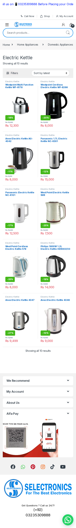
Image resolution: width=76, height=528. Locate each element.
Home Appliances (27, 44)
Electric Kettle (12, 81)
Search (68, 33)
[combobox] (33, 33)
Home (6, 44)
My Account (66, 16)
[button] (67, 519)
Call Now (29, 16)
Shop (47, 16)
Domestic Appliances (60, 44)
